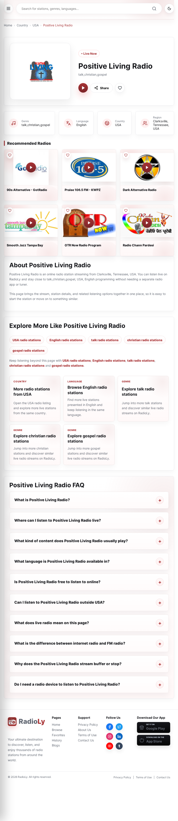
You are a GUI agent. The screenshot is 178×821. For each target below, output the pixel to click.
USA (36, 25)
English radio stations (65, 340)
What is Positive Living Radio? (42, 500)
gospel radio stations (28, 350)
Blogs (56, 745)
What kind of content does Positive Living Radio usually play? (71, 541)
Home (8, 25)
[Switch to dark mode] (169, 8)
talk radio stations (105, 340)
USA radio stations (27, 340)
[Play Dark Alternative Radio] (147, 167)
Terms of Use (87, 735)
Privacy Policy (88, 724)
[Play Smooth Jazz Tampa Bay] (31, 223)
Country (22, 25)
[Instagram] (109, 736)
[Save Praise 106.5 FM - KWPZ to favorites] (67, 155)
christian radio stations (144, 340)
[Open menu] (8, 8)
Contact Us (86, 740)
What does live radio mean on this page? (51, 623)
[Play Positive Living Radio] (83, 88)
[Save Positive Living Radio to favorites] (120, 88)
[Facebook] (109, 726)
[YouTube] (109, 746)
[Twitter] (119, 726)
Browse (57, 730)
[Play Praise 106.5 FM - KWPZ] (89, 167)
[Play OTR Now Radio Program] (89, 223)
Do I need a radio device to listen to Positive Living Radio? (67, 684)
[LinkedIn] (119, 736)
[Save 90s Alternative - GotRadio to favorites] (9, 155)
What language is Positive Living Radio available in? (62, 561)
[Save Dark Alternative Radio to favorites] (125, 155)
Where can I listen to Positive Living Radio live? (57, 520)
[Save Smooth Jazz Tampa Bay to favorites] (9, 210)
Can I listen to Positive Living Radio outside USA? (59, 602)
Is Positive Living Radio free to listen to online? (57, 582)
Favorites (58, 735)
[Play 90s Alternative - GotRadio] (31, 167)
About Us (84, 730)
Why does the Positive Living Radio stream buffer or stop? (68, 664)
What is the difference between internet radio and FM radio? (69, 643)
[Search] (154, 8)
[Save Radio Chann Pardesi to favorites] (125, 210)
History (57, 740)
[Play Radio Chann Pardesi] (147, 223)
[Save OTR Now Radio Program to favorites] (67, 210)
